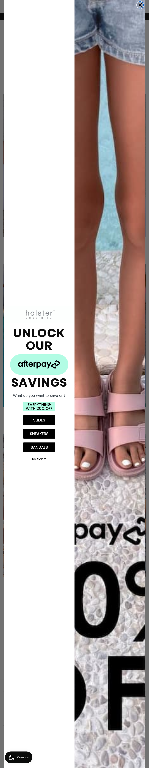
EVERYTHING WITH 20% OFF (39, 406)
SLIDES (39, 420)
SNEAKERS (39, 433)
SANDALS (39, 447)
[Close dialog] (140, 5)
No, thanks (39, 459)
